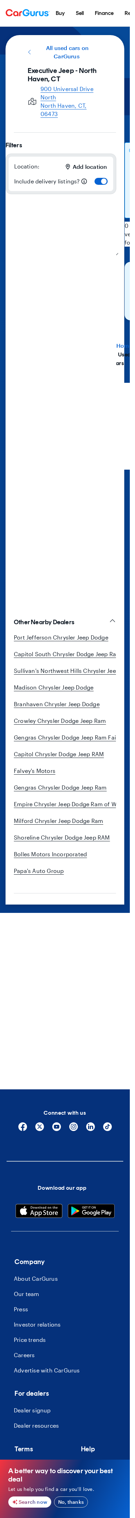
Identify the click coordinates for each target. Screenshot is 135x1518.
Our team (26, 1293)
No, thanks (71, 1502)
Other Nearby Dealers (44, 622)
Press (21, 1309)
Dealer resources (36, 1425)
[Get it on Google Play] (91, 1212)
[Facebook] (22, 1129)
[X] (39, 1129)
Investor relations (37, 1324)
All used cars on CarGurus (67, 51)
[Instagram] (73, 1129)
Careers (24, 1355)
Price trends (30, 1339)
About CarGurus (36, 1278)
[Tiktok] (107, 1129)
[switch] (101, 181)
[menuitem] (60, 13)
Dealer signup (32, 1410)
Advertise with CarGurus (47, 1370)
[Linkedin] (90, 1129)
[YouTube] (56, 1129)
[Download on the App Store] (39, 1212)
